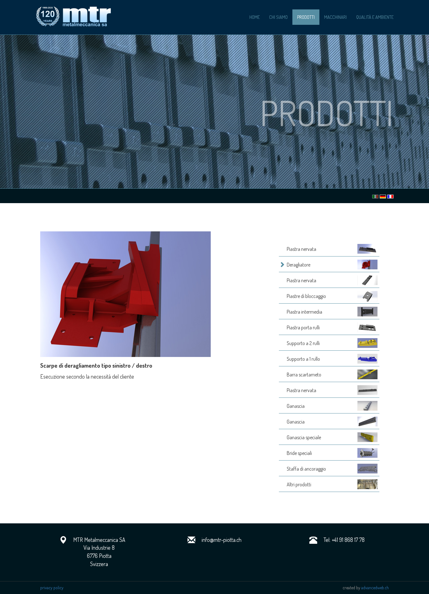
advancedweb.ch (375, 587)
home (254, 17)
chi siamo (278, 17)
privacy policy (51, 587)
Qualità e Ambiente (375, 17)
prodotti (306, 17)
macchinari (335, 17)
